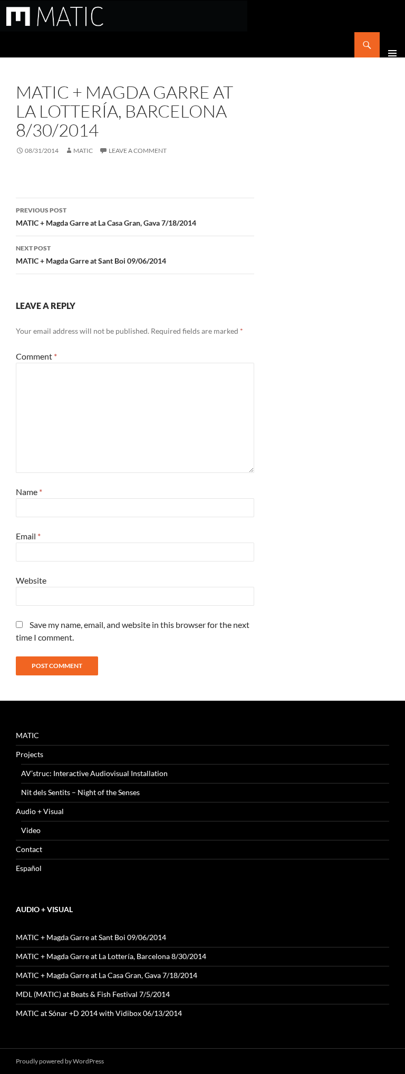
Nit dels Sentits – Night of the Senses (80, 792)
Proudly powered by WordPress (60, 1061)
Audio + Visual (40, 811)
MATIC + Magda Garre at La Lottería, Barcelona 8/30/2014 (111, 956)
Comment (36, 356)
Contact (29, 849)
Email (28, 536)
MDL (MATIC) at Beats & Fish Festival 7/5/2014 (93, 994)
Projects (29, 754)
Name (29, 492)
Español (29, 868)
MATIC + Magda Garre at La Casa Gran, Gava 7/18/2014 (106, 216)
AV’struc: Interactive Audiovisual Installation (94, 773)
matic (83, 150)
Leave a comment (138, 150)
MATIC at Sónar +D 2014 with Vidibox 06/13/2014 (99, 1013)
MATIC (27, 735)
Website (31, 580)
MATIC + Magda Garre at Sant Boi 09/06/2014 (91, 254)
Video (31, 830)
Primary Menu (392, 44)
